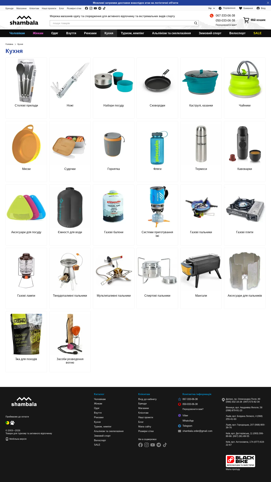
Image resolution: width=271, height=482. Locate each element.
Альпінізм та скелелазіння (171, 33)
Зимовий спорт (210, 33)
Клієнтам (34, 8)
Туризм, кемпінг (132, 33)
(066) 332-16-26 (234, 402)
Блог (61, 8)
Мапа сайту (144, 426)
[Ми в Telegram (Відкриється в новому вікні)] (99, 8)
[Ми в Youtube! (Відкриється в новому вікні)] (95, 8)
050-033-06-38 (225, 20)
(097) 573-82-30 (251, 402)
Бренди (9, 8)
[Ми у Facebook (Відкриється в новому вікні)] (86, 8)
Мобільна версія (18, 439)
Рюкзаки (90, 33)
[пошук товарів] (196, 23)
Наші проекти (49, 8)
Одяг (54, 33)
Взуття (71, 33)
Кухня (109, 33)
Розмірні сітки (74, 8)
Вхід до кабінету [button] (147, 399)
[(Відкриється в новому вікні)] (7, 422)
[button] (268, 3)
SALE (257, 33)
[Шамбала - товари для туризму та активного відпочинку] (24, 401)
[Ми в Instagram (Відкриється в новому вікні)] (90, 8)
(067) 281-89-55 (241, 436)
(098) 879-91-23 (234, 410)
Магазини (21, 8)
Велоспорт (237, 33)
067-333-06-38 (225, 15)
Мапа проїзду (233, 469)
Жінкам (38, 33)
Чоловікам (17, 33)
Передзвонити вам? (226, 25)
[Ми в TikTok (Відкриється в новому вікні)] (104, 8)
